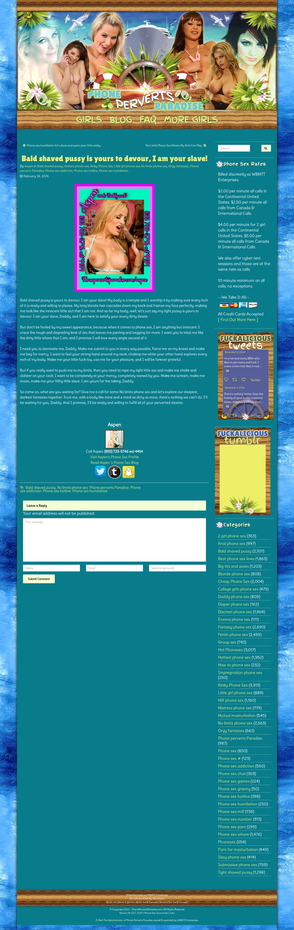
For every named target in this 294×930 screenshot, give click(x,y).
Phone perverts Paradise (109, 487)
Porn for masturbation (238, 849)
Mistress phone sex (235, 707)
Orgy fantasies (178, 166)
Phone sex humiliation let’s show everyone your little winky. (64, 145)
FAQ (148, 120)
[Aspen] (114, 438)
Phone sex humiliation (113, 171)
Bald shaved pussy (50, 166)
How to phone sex (234, 664)
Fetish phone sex (233, 634)
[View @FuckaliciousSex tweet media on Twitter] (227, 370)
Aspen (29, 166)
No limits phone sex (154, 166)
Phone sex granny (234, 788)
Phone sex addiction (59, 171)
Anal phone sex (231, 543)
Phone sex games (234, 781)
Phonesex (227, 841)
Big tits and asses (233, 566)
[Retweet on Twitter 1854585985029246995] (235, 415)
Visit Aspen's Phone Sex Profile (114, 457)
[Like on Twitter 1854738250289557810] (244, 380)
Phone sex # (229, 758)
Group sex (227, 642)
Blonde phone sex (234, 573)
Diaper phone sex (233, 604)
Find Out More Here (238, 319)
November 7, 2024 (235, 387)
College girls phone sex (238, 588)
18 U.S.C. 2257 (135, 912)
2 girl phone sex (232, 535)
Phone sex (227, 750)
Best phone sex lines (236, 558)
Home (122, 912)
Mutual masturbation (237, 715)
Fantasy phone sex (235, 626)
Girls (89, 120)
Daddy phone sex (233, 596)
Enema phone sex (234, 619)
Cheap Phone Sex (234, 581)
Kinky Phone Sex (101, 166)
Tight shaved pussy (235, 872)
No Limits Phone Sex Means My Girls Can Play (174, 145)
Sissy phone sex (232, 856)
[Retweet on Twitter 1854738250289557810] (235, 380)
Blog (120, 120)
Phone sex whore (233, 834)
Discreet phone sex (235, 611)
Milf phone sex (231, 700)
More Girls (191, 120)
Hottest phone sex (76, 166)
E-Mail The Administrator (109, 920)
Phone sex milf (231, 811)
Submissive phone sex (237, 864)
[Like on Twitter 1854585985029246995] (244, 415)
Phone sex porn (232, 826)
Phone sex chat (232, 773)
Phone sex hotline (86, 171)
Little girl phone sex (127, 166)
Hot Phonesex (230, 649)
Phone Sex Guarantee (156, 912)
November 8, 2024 (235, 352)
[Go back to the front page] (147, 61)
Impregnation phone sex (240, 672)
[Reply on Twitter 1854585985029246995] (227, 415)
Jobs (172, 912)
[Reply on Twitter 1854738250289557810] (227, 380)
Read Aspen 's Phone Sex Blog (114, 462)
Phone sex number (235, 819)
